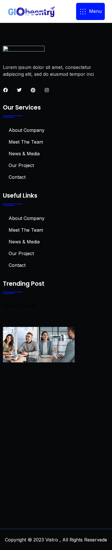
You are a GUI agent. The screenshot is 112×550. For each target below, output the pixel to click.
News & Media (24, 153)
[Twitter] (19, 90)
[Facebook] (5, 90)
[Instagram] (46, 90)
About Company (27, 130)
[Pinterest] (33, 90)
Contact (17, 177)
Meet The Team (26, 142)
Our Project (21, 165)
